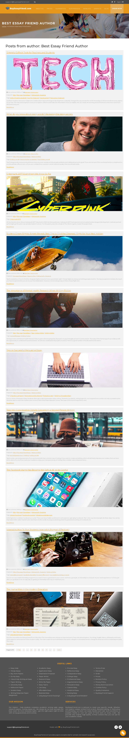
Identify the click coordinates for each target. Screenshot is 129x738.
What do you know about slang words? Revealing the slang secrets (40, 114)
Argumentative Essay (75, 682)
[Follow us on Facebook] (114, 2)
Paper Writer (44, 676)
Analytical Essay (73, 690)
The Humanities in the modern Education (27, 589)
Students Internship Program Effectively (36, 575)
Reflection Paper (17, 687)
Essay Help (14, 668)
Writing (26, 455)
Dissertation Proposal (47, 673)
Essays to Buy (32, 276)
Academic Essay (45, 668)
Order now (117, 9)
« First (18, 650)
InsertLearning (44, 98)
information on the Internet (33, 395)
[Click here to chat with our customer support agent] (34, 2)
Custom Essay (72, 687)
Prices (49, 9)
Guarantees (61, 9)
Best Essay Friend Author (31, 92)
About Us (39, 9)
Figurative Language (17, 395)
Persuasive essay (48, 395)
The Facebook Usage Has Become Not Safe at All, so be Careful (37, 470)
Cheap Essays (15, 671)
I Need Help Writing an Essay (21, 679)
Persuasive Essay (73, 685)
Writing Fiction (25, 336)
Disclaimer (100, 671)
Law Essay (42, 687)
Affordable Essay (45, 690)
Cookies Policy (101, 687)
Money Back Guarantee (104, 685)
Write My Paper (45, 682)
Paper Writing (16, 682)
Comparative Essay (74, 673)
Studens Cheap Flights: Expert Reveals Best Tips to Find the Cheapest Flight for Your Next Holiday (55, 233)
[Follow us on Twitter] (112, 2)
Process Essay (72, 668)
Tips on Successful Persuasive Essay (24, 350)
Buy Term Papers (17, 673)
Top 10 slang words (44, 159)
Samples (97, 9)
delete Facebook (16, 515)
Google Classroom (33, 98)
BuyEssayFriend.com (71, 727)
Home (4, 26)
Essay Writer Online (38, 333)
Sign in (119, 2)
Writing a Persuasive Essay (63, 395)
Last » (59, 650)
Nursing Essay (72, 693)
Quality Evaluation (102, 690)
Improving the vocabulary (28, 159)
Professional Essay (74, 679)
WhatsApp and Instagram (44, 515)
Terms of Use (100, 668)
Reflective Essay (73, 671)
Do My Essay (15, 676)
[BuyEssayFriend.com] (19, 8)
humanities (27, 634)
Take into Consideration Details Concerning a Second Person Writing (41, 410)
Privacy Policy (101, 682)
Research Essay (44, 679)
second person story (16, 455)
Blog (106, 9)
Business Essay (44, 693)
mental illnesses (15, 336)
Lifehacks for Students (39, 95)
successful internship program (59, 575)
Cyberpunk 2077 (15, 219)
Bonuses (87, 9)
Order (98, 673)
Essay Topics (43, 685)
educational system (16, 634)
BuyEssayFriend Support (105, 693)
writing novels (34, 455)
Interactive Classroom (57, 98)
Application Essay (45, 671)
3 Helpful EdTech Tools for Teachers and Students (31, 52)
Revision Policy (101, 679)
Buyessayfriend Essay (24, 95)
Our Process (74, 9)
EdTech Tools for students (18, 98)
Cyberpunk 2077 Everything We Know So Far (29, 174)
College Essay (72, 676)
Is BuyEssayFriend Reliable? (77, 696)
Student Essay (16, 690)
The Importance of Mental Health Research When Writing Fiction (39, 290)
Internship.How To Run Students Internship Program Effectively (38, 529)
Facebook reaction (28, 515)
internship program (16, 575)
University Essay (16, 685)
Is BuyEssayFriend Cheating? (49, 696)
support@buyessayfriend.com (17, 2)
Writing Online (36, 156)
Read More (10, 107)
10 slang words (14, 159)
